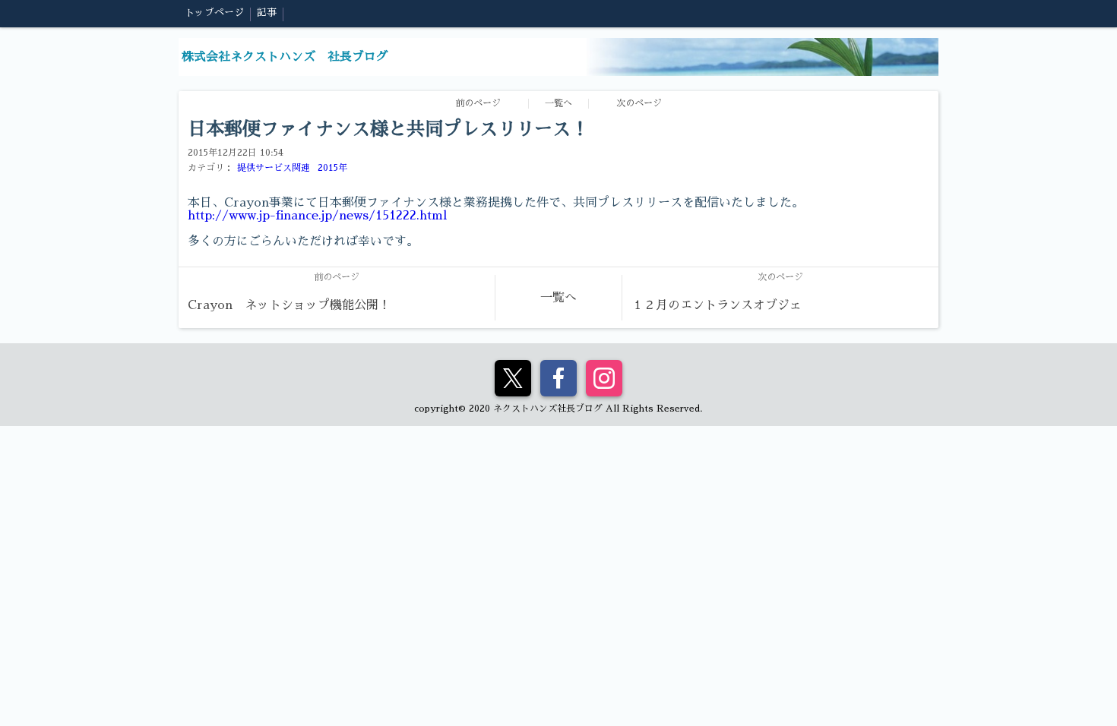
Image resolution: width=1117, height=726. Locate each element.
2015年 (332, 167)
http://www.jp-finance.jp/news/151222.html (317, 216)
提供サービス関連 (273, 167)
